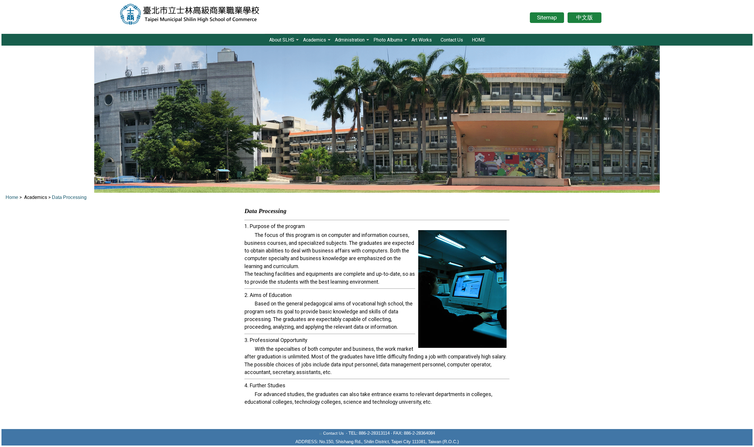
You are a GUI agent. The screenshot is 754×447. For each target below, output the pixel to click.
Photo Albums (388, 40)
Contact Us (452, 40)
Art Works (421, 40)
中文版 (584, 17)
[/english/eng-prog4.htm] (95, 196)
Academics (314, 40)
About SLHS (281, 40)
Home (12, 197)
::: (529, 17)
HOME (478, 40)
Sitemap (547, 17)
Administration (350, 40)
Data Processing (69, 197)
